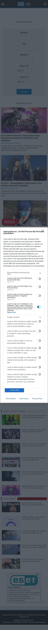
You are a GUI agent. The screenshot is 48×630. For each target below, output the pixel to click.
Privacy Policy (37, 398)
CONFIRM (14, 390)
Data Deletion (11, 398)
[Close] (43, 231)
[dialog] (24, 315)
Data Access (24, 398)
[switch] (39, 279)
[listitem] (24, 273)
